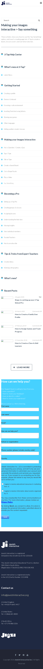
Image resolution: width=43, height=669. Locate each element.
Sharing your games (10, 117)
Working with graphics (11, 268)
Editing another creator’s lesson (14, 129)
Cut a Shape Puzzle (10, 171)
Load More (23, 367)
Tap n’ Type (7, 153)
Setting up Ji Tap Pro (10, 202)
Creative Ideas (8, 262)
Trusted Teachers (9, 237)
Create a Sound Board (11, 165)
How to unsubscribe (10, 243)
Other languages (9, 123)
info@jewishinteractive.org (15, 595)
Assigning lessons (10, 214)
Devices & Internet (10, 99)
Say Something (8, 183)
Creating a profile (9, 93)
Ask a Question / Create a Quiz (14, 148)
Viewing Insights (9, 225)
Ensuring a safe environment (13, 105)
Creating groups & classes (13, 208)
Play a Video (8, 177)
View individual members (12, 231)
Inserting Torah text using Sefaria (14, 111)
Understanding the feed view (13, 220)
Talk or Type (8, 159)
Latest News (8, 75)
